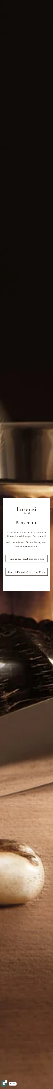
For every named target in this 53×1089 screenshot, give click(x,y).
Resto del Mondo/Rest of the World (26, 572)
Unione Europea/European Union (26, 558)
